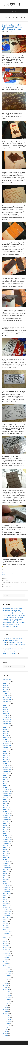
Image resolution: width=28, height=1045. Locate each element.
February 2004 (6, 991)
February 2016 (6, 739)
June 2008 (5, 923)
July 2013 (5, 801)
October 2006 (6, 933)
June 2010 (5, 875)
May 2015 (5, 757)
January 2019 (6, 695)
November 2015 (7, 745)
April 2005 (5, 963)
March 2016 (6, 737)
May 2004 (5, 985)
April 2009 (5, 903)
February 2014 (6, 787)
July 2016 (5, 729)
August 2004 (6, 979)
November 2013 (7, 793)
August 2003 (6, 1004)
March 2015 (6, 761)
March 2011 (6, 857)
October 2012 (6, 819)
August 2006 (6, 937)
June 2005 (5, 959)
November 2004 (7, 973)
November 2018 (7, 699)
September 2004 (7, 977)
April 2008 (5, 927)
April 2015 (5, 759)
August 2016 (6, 727)
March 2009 (6, 905)
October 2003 (6, 1000)
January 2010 (6, 885)
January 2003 (6, 1017)
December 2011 (7, 839)
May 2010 (5, 877)
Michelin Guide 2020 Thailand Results (12, 608)
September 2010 (7, 869)
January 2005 (6, 969)
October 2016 (6, 723)
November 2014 (7, 769)
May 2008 (5, 925)
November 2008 (7, 913)
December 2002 (7, 1020)
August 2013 (6, 799)
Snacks (5, 578)
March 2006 (6, 947)
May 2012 (5, 829)
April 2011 (5, 855)
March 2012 (6, 833)
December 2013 (7, 791)
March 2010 (6, 881)
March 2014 (6, 785)
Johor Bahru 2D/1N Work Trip (10, 626)
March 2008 (6, 929)
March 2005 (6, 965)
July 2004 (5, 981)
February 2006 (6, 949)
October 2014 (6, 771)
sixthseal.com (14, 3)
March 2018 (6, 713)
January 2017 (6, 717)
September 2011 (7, 845)
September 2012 (7, 821)
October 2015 (6, 747)
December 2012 (7, 815)
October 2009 (6, 891)
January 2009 (6, 909)
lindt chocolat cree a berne (16, 580)
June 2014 (5, 779)
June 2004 (5, 983)
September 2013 (7, 797)
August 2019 (6, 683)
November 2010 (7, 865)
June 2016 (5, 731)
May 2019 (5, 687)
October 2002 (6, 1024)
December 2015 (7, 743)
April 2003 (5, 1012)
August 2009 (6, 895)
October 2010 (6, 867)
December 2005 (7, 953)
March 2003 (6, 1013)
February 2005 (6, 967)
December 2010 (7, 863)
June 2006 (5, 941)
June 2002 (5, 1032)
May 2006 (5, 943)
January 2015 (6, 765)
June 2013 (5, 803)
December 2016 (7, 719)
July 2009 (5, 897)
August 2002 (6, 1028)
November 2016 (7, 721)
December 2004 (7, 971)
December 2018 (7, 697)
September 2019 (7, 681)
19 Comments (7, 586)
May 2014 (5, 781)
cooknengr (5, 651)
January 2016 (6, 741)
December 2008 (7, 911)
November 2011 (7, 841)
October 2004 (6, 975)
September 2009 (7, 893)
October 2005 (6, 957)
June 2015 (5, 755)
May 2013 (5, 805)
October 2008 (6, 915)
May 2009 (5, 901)
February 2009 (6, 907)
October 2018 (6, 701)
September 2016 (7, 725)
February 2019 (6, 693)
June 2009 (5, 899)
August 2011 (6, 847)
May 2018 (5, 711)
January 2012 (6, 837)
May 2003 (5, 1009)
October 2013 (6, 795)
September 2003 (7, 1001)
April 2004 (5, 987)
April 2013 (5, 807)
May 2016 (5, 733)
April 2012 (5, 831)
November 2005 (7, 955)
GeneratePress (22, 1043)
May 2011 (5, 853)
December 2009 (7, 887)
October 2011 (6, 843)
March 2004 (6, 989)
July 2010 (5, 873)
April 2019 (5, 689)
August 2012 (6, 823)
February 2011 (6, 859)
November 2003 (7, 997)
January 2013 (6, 813)
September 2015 (7, 749)
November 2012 (7, 817)
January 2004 (6, 993)
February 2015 (6, 763)
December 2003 (7, 996)
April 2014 (5, 783)
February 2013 (6, 811)
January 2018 (6, 715)
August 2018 (6, 705)
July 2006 (5, 939)
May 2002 (5, 1033)
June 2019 (5, 685)
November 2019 (7, 679)
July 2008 (5, 921)
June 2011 (5, 851)
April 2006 (5, 945)
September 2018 (7, 703)
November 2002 (7, 1021)
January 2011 (6, 861)
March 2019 (6, 691)
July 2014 (5, 777)
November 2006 (7, 931)
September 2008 (7, 917)
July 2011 (5, 849)
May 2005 (5, 961)
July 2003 (5, 1005)
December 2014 (7, 767)
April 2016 (5, 735)
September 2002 (7, 1025)
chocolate (5, 580)
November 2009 (7, 889)
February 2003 (6, 1016)
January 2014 (6, 789)
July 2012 (5, 825)
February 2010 (6, 883)
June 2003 (5, 1008)
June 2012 (5, 827)
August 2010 (6, 871)
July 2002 (5, 1029)
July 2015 (5, 753)
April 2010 (5, 879)
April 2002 (5, 1036)
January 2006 (6, 951)
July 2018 (5, 707)
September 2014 (7, 773)
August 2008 (6, 919)
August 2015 (6, 751)
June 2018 (5, 709)
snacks (3, 582)
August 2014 (6, 775)
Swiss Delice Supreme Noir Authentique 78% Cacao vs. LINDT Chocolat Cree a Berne (12, 27)
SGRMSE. (5, 642)
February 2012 (6, 835)
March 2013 (6, 809)
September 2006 (7, 935)
